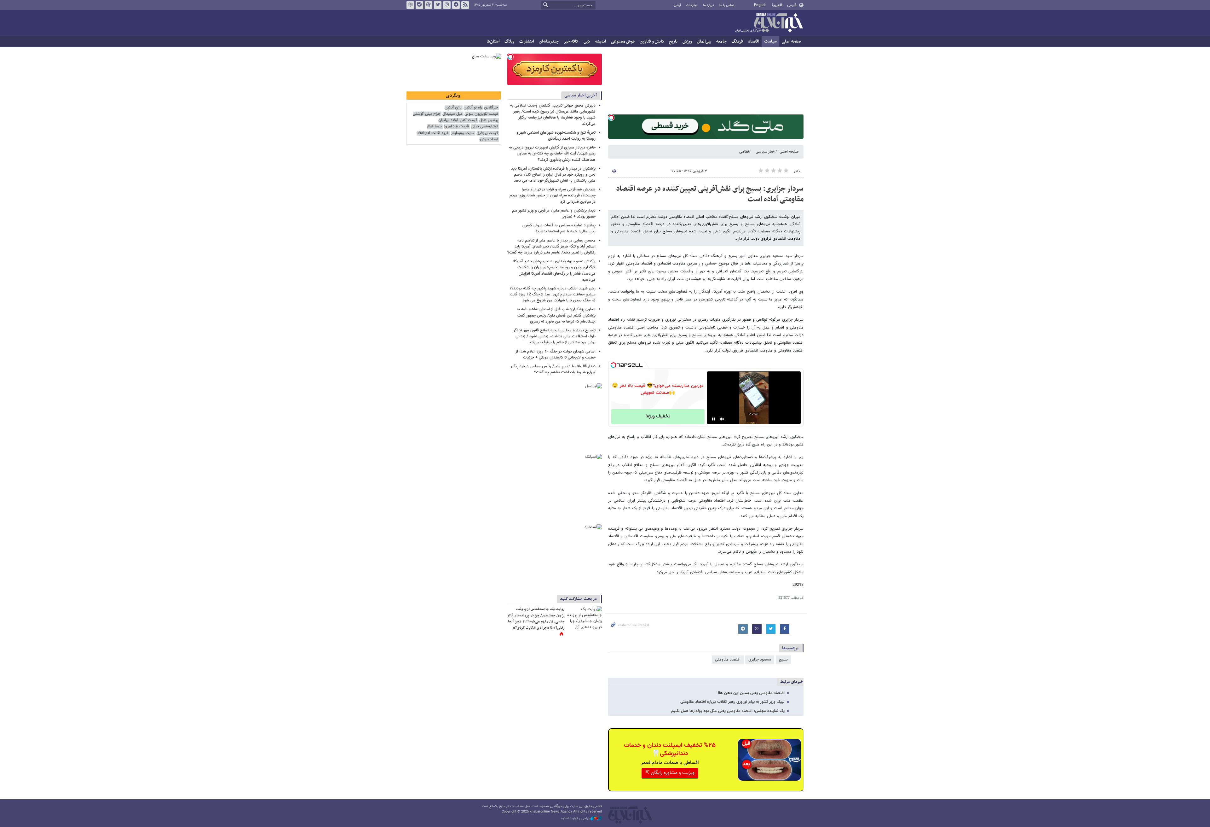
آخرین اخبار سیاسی (580, 95)
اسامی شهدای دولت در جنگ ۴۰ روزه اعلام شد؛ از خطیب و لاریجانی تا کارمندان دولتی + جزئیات (556, 354)
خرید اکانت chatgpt (433, 133)
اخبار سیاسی (765, 152)
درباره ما (708, 5)
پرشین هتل (488, 120)
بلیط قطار (434, 127)
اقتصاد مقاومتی (727, 659)
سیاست (770, 41)
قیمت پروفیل (487, 133)
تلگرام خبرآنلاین (456, 5)
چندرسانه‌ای (549, 41)
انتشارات (526, 41)
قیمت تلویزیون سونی (481, 114)
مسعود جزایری (759, 659)
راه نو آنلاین (473, 108)
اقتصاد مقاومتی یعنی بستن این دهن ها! (751, 693)
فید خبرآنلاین (465, 5)
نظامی (744, 152)
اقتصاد (753, 41)
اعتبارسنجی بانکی (484, 127)
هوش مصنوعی (623, 41)
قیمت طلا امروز (456, 127)
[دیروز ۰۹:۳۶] (584, 617)
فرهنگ (737, 41)
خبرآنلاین (769, 23)
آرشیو (677, 5)
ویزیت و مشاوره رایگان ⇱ (669, 773)
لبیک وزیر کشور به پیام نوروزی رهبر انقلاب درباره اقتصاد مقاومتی (732, 702)
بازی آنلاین (453, 108)
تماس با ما (726, 5)
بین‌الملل (704, 41)
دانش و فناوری (652, 41)
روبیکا (410, 5)
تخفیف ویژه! (657, 416)
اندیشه (600, 41)
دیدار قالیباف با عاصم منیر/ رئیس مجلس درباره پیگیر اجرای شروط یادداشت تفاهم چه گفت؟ (553, 369)
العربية (777, 5)
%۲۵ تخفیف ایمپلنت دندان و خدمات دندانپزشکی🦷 (670, 749)
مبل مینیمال (452, 114)
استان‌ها (493, 41)
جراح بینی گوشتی (427, 114)
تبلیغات (691, 5)
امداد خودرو (488, 140)
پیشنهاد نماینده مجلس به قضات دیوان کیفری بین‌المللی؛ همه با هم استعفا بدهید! (559, 228)
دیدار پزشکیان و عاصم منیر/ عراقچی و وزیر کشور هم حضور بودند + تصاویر (554, 213)
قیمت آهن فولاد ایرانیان (457, 120)
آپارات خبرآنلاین (428, 5)
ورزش (687, 41)
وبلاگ (509, 41)
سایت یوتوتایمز (463, 133)
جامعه (721, 41)
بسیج (783, 659)
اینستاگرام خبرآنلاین (447, 5)
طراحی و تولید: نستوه (576, 818)
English (760, 5)
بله (419, 5)
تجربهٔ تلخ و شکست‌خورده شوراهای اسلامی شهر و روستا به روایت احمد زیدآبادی (556, 136)
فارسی (791, 5)
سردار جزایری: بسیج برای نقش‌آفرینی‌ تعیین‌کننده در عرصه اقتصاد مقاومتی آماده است (710, 194)
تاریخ (673, 41)
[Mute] (722, 419)
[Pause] (713, 419)
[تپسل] (611, 117)
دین (587, 41)
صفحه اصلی (791, 41)
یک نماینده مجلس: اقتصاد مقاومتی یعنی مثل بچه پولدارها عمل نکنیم (728, 711)
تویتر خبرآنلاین (437, 5)
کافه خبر (571, 41)
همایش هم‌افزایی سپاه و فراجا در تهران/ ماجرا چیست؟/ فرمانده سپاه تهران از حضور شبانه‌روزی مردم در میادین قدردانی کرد (553, 195)
